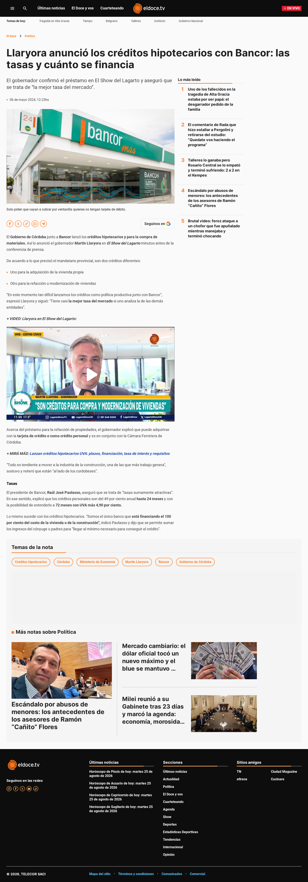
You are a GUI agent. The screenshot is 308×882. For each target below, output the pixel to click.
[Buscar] (25, 8)
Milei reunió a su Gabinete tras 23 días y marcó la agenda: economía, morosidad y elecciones (153, 714)
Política (30, 36)
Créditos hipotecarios (31, 562)
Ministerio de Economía (97, 562)
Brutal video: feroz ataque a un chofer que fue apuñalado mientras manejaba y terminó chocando (214, 228)
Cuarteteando (112, 8)
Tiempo (87, 21)
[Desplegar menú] (9, 8)
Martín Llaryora (137, 562)
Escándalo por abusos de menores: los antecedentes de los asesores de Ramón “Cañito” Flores (213, 198)
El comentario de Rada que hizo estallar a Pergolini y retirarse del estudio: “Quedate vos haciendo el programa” (212, 134)
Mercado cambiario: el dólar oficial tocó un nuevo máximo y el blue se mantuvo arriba (154, 661)
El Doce (11, 36)
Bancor (164, 562)
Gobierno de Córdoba (195, 562)
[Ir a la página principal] (149, 8)
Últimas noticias (51, 8)
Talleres (136, 21)
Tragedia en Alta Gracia (54, 21)
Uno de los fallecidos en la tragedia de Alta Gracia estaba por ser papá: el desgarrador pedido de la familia (211, 99)
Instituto (159, 21)
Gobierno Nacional (191, 21)
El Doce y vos (83, 8)
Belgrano (112, 21)
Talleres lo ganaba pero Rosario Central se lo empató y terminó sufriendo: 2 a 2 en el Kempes (214, 167)
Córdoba (63, 562)
